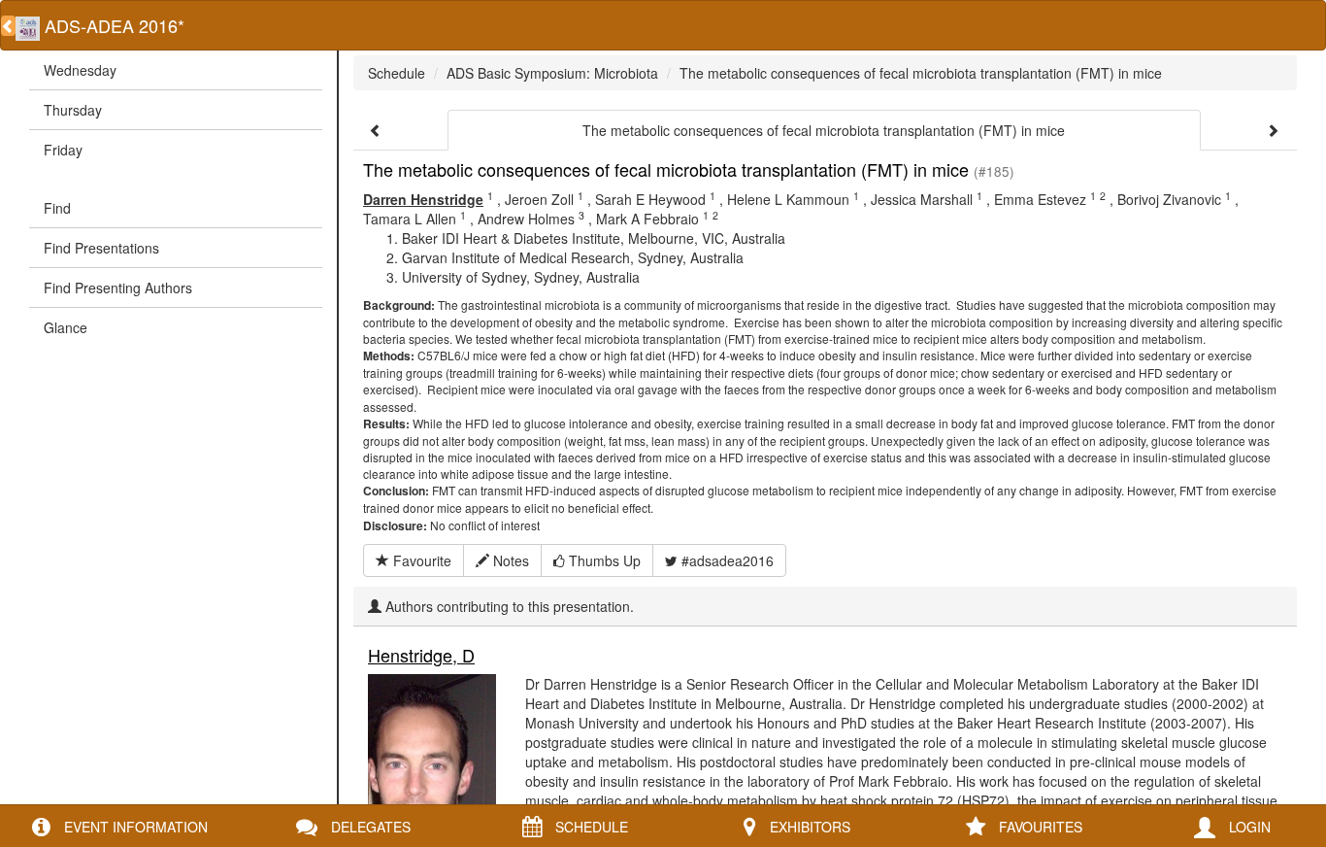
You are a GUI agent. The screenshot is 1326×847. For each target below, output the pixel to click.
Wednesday (80, 70)
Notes (509, 560)
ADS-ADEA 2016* (112, 25)
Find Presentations (101, 247)
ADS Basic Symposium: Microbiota (552, 73)
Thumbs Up (603, 560)
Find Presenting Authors (118, 287)
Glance (65, 327)
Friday (63, 149)
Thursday (73, 109)
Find (57, 208)
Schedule (396, 73)
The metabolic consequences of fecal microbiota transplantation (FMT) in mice (921, 73)
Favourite (420, 560)
